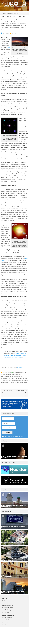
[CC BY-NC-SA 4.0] (19, 367)
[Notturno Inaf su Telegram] (14, 485)
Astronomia (5, 372)
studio (8, 47)
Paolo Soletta (6, 33)
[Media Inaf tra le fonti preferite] (14, 409)
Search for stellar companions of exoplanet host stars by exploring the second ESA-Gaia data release (15, 355)
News (9, 372)
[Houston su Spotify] (14, 474)
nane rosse (21, 254)
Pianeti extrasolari (19, 372)
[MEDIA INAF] (14, 5)
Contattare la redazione (8, 622)
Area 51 (4, 624)
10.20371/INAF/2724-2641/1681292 (20, 382)
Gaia (10, 103)
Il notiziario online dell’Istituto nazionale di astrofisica (14, 7)
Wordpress (10, 619)
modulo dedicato (5, 382)
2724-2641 (7, 612)
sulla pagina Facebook (6, 378)
